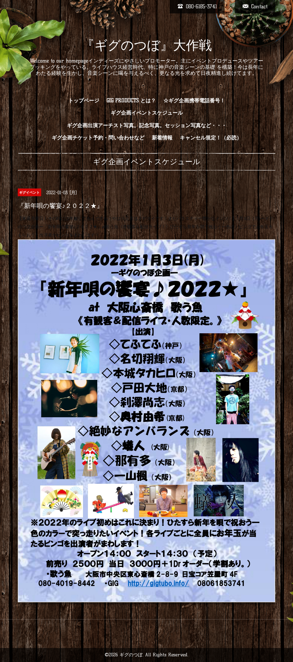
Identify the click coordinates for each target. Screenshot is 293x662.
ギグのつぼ (131, 654)
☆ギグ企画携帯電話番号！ (194, 100)
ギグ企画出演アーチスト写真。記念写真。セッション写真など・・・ (147, 125)
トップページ (83, 100)
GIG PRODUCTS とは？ (131, 100)
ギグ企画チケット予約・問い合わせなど (98, 138)
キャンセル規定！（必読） (211, 138)
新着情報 (162, 138)
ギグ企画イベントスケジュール (147, 113)
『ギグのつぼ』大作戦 (147, 45)
